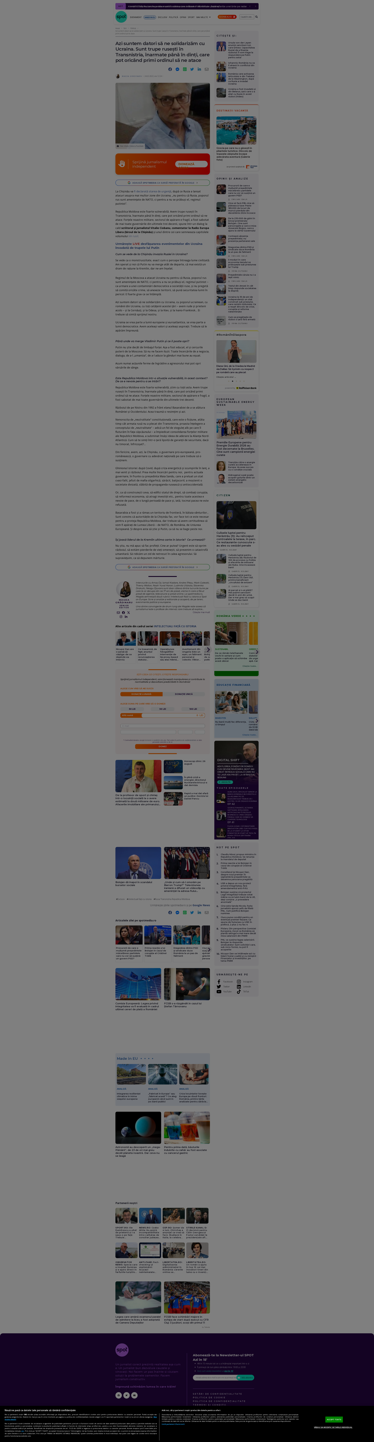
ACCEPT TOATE (334, 1419)
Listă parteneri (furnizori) (173, 1424)
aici (22, 1431)
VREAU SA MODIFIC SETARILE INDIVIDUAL (333, 1427)
